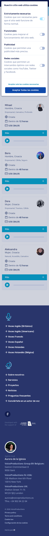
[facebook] (7, 414)
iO (14, 530)
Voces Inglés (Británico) (20, 326)
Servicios (13, 380)
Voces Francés (15, 336)
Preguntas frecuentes (19, 395)
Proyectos (13, 385)
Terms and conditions (13, 516)
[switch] (42, 18)
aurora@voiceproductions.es (19, 497)
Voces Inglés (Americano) (21, 331)
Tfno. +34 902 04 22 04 (16, 501)
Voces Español (15, 342)
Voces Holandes (16, 347)
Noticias (12, 390)
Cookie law (9, 519)
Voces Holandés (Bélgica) (21, 352)
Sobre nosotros (16, 374)
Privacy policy (10, 513)
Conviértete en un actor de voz (24, 401)
